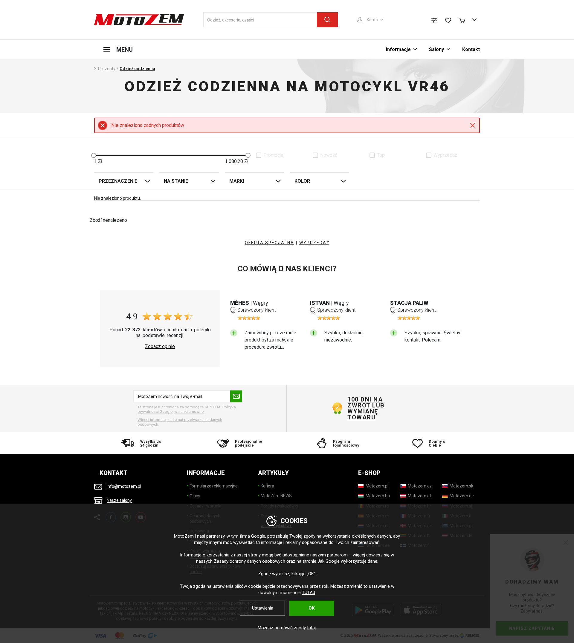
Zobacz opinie (160, 346)
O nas (195, 495)
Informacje (398, 49)
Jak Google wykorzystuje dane (347, 561)
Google (258, 536)
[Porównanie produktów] (434, 20)
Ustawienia (262, 608)
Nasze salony (119, 500)
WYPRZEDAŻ (314, 243)
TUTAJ (308, 592)
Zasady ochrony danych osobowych (249, 561)
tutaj (311, 627)
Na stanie (176, 181)
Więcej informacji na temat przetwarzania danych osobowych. (180, 422)
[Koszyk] (465, 19)
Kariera (267, 486)
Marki (236, 181)
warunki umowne (189, 411)
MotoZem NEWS (276, 495)
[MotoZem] (139, 19)
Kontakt (471, 49)
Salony (436, 49)
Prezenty (106, 69)
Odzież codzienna (137, 69)
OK (312, 608)
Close (472, 125)
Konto (372, 19)
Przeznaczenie (118, 181)
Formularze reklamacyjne (214, 486)
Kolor (302, 181)
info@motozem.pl (124, 486)
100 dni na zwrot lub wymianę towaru (366, 408)
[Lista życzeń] (448, 20)
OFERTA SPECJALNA (269, 243)
